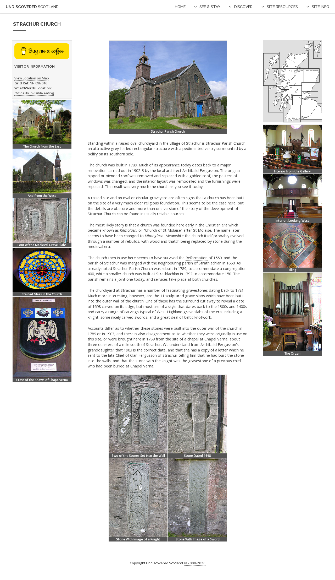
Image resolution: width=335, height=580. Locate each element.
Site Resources (282, 6)
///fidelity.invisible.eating (34, 93)
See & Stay (209, 6)
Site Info (320, 6)
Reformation (197, 257)
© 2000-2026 (194, 563)
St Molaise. (202, 230)
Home (180, 6)
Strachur (193, 143)
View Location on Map (31, 78)
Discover (243, 6)
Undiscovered (32, 6)
